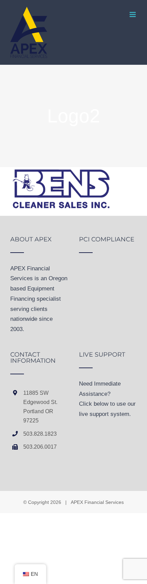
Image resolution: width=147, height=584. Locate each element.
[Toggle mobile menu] (133, 14)
